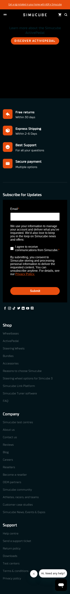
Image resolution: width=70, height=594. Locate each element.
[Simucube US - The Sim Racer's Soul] (35, 14)
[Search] (65, 14)
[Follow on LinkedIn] (23, 308)
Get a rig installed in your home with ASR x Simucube (35, 4)
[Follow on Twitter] (18, 308)
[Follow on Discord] (32, 308)
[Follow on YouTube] (27, 308)
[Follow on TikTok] (14, 308)
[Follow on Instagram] (9, 308)
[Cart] (60, 15)
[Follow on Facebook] (5, 308)
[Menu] (5, 14)
